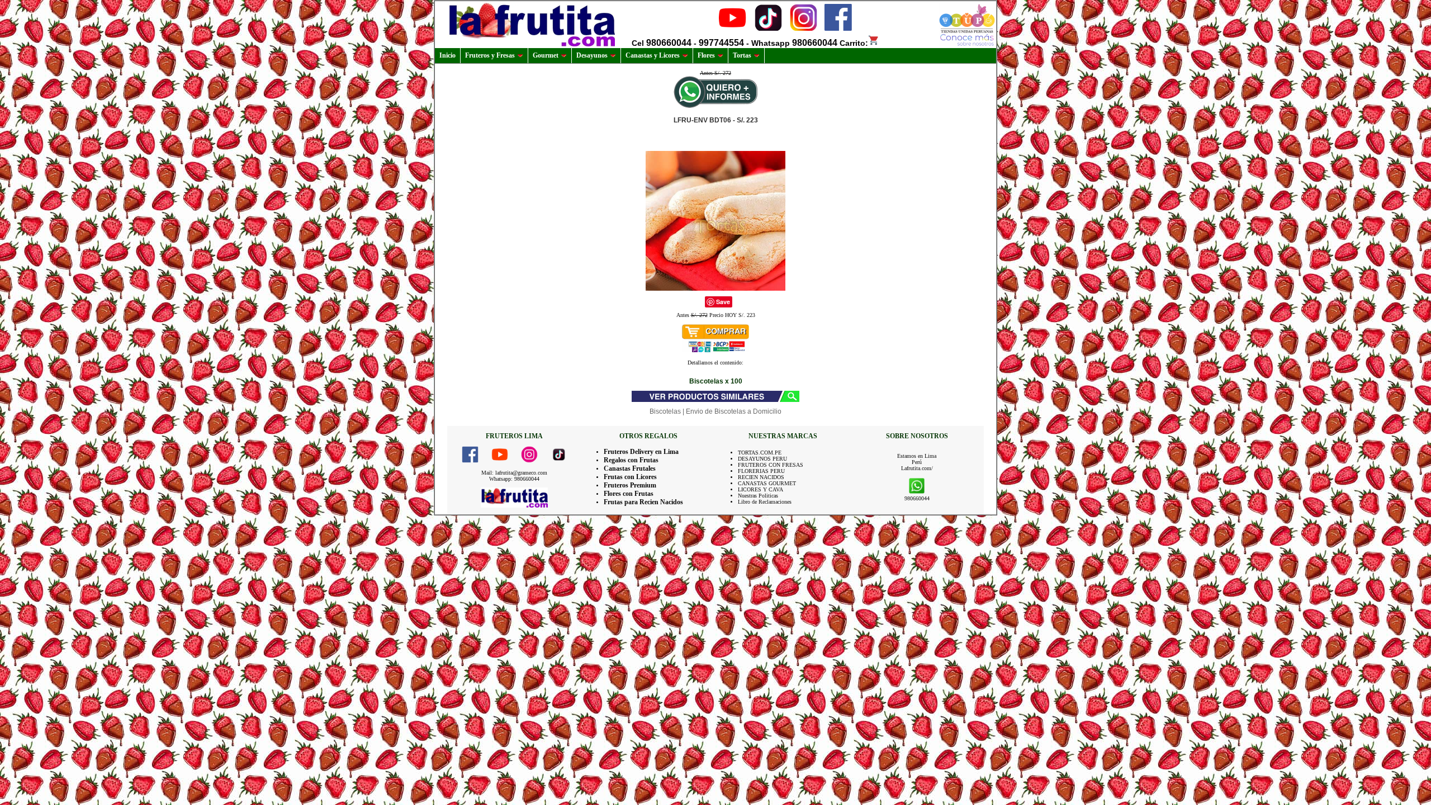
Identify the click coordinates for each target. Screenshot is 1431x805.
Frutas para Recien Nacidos (643, 502)
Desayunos (592, 55)
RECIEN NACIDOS (761, 477)
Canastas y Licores (653, 55)
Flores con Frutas (628, 494)
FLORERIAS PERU (761, 471)
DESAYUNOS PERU (762, 459)
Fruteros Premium (630, 485)
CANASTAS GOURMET (767, 483)
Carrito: (854, 43)
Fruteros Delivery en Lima (641, 452)
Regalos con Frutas (631, 460)
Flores (706, 55)
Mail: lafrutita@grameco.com (514, 473)
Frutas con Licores (630, 477)
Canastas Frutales (630, 468)
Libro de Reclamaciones (765, 502)
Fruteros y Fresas (490, 55)
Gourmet (545, 55)
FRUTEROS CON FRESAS (770, 465)
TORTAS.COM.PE (759, 452)
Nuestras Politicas (758, 496)
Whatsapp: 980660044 (514, 479)
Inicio (447, 55)
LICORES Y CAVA (760, 489)
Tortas (742, 55)
